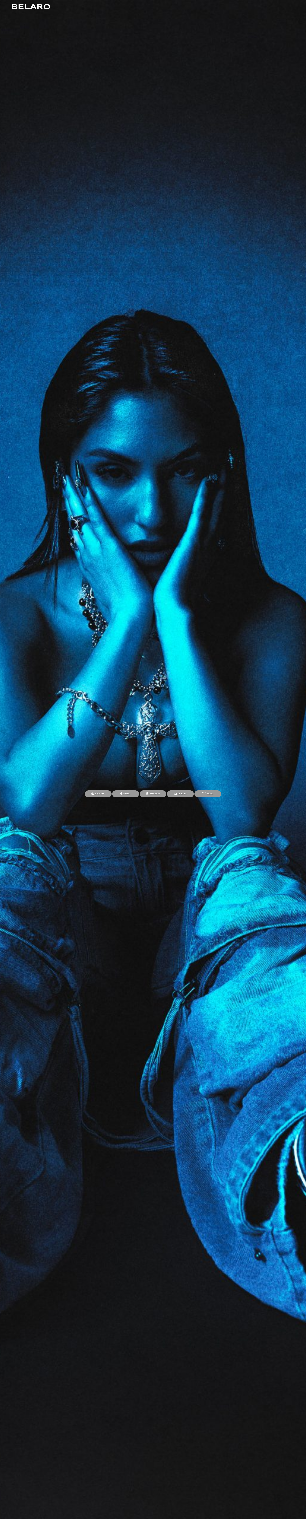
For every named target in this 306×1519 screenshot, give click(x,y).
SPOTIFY (100, 794)
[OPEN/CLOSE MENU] (291, 7)
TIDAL (209, 794)
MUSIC (126, 794)
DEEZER (181, 794)
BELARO (31, 7)
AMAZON (154, 794)
